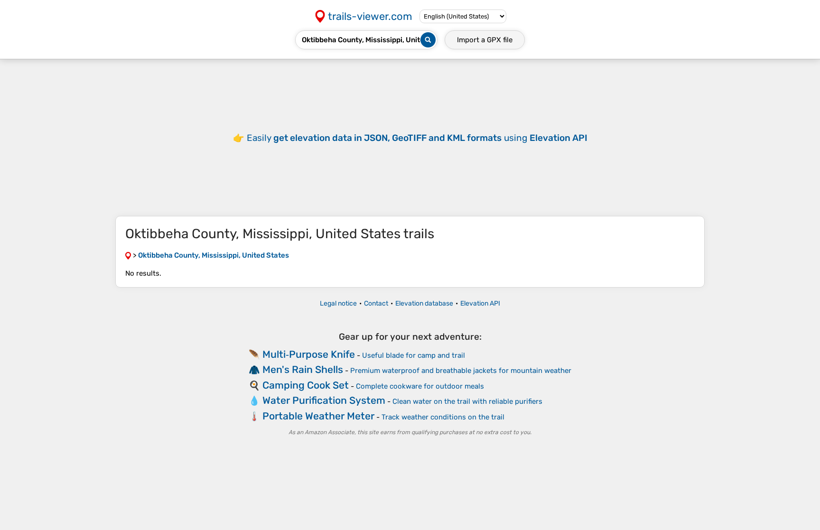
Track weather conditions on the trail (443, 417)
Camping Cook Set (305, 385)
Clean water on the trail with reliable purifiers (467, 401)
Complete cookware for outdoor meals (420, 386)
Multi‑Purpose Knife (308, 354)
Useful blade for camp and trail (413, 355)
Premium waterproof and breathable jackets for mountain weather (460, 370)
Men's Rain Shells (302, 369)
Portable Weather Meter (318, 416)
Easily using (417, 137)
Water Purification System (323, 400)
